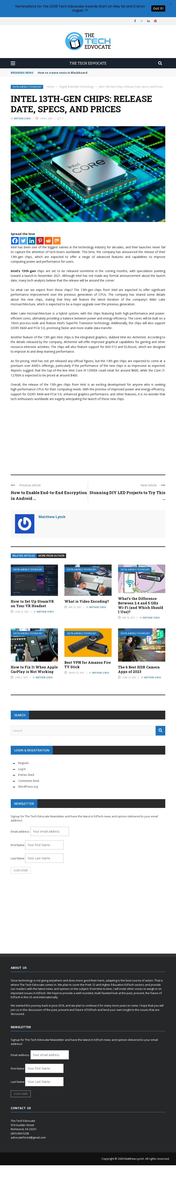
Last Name (17, 858)
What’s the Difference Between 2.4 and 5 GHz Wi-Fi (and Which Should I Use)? (140, 605)
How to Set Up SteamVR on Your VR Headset (32, 603)
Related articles (23, 555)
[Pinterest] (40, 240)
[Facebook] (15, 240)
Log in (22, 769)
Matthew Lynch (22, 118)
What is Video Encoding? (86, 601)
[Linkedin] (31, 240)
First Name (17, 845)
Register (23, 763)
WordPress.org (28, 786)
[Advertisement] (88, 436)
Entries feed (26, 775)
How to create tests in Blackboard (62, 73)
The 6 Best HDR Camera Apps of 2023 (139, 669)
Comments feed (28, 781)
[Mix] (57, 240)
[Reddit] (48, 240)
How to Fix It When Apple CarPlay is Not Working (34, 669)
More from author (51, 555)
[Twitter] (23, 240)
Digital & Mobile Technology (26, 86)
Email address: (20, 831)
